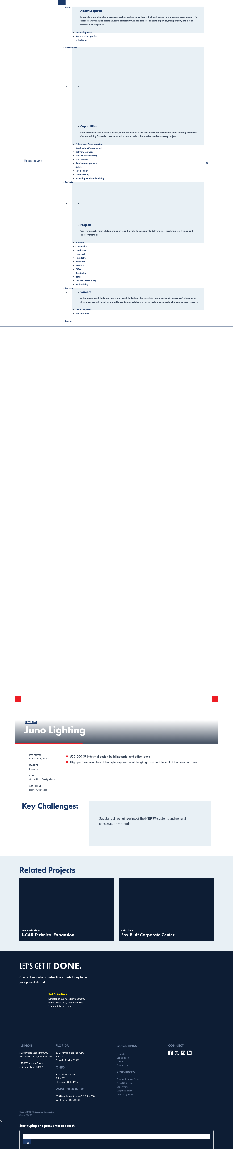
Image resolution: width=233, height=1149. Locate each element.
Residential (81, 273)
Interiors (79, 265)
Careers (69, 288)
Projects (69, 182)
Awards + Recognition (86, 36)
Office (78, 269)
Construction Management (88, 148)
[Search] (27, 1141)
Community (81, 246)
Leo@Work (122, 1086)
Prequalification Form (127, 1079)
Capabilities (71, 47)
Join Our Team (82, 313)
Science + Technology (85, 280)
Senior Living (81, 284)
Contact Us (122, 1065)
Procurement (81, 159)
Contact (68, 321)
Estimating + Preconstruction (89, 144)
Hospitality (80, 257)
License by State (124, 1094)
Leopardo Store (124, 1090)
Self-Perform (81, 170)
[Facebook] (170, 1052)
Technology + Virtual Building (89, 178)
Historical (80, 254)
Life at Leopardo (83, 309)
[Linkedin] (189, 1052)
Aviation (79, 242)
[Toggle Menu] (62, 2)
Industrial (80, 261)
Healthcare (80, 250)
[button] (207, 163)
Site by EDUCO (25, 1115)
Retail (78, 276)
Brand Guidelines (125, 1083)
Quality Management (86, 163)
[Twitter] (176, 1052)
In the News (81, 40)
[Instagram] (183, 1052)
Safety (78, 167)
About (68, 7)
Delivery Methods (84, 151)
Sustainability (82, 174)
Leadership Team (83, 32)
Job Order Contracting (86, 155)
